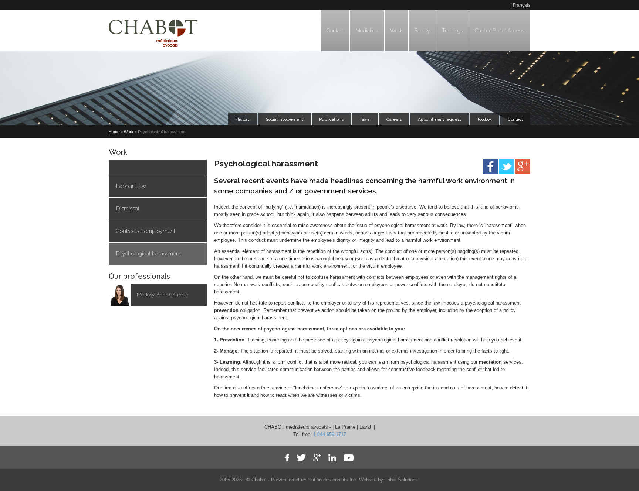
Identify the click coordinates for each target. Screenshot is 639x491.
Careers (394, 119)
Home (114, 132)
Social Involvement (284, 119)
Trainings (452, 31)
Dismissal (127, 208)
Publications (331, 119)
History (243, 119)
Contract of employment (145, 231)
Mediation (367, 31)
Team (365, 119)
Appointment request (439, 119)
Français (521, 5)
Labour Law (131, 186)
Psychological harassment (148, 253)
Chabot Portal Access (499, 31)
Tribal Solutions (401, 480)
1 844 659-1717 (329, 434)
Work (396, 31)
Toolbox (484, 119)
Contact (335, 31)
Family (422, 31)
